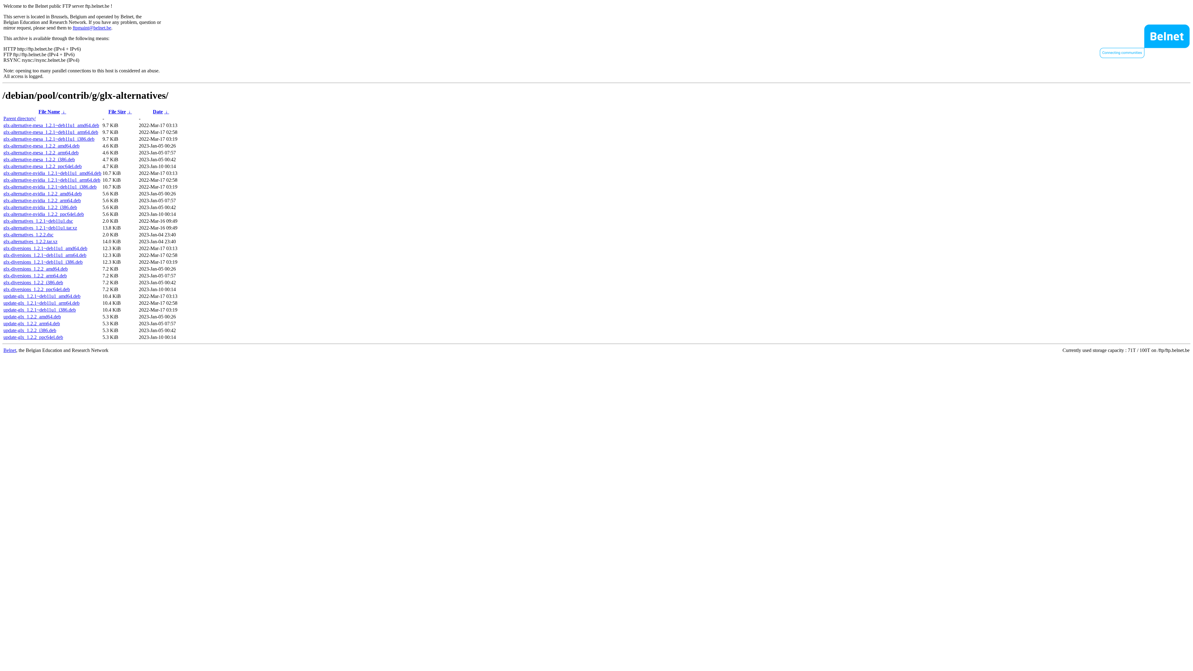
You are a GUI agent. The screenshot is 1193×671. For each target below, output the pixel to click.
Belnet (9, 350)
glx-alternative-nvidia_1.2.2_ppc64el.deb (43, 214)
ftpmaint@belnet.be (92, 27)
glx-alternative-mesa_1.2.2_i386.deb (39, 159)
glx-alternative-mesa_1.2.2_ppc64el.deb (42, 166)
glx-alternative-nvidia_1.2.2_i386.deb (40, 207)
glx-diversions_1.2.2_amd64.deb (35, 269)
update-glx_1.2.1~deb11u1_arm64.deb (41, 303)
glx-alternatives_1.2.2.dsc (28, 234)
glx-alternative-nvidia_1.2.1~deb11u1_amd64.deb (52, 173)
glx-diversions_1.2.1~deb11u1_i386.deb (43, 262)
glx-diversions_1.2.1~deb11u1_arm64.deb (44, 255)
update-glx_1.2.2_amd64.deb (32, 316)
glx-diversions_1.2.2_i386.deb (33, 282)
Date (158, 111)
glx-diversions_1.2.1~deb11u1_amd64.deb (45, 248)
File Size (117, 111)
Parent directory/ (19, 118)
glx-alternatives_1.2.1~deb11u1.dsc (38, 221)
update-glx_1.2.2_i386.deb (29, 330)
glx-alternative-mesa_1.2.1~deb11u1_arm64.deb (50, 132)
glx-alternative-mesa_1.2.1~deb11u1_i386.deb (48, 139)
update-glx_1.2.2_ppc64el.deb (33, 337)
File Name (49, 111)
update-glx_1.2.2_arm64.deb (31, 323)
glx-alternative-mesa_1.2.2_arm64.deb (41, 152)
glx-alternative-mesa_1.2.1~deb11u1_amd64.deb (51, 125)
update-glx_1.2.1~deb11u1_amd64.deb (41, 296)
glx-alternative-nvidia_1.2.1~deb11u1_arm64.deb (51, 180)
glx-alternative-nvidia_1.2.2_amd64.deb (42, 193)
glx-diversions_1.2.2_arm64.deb (35, 275)
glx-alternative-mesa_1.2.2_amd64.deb (41, 145)
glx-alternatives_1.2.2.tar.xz (30, 241)
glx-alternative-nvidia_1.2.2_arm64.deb (42, 200)
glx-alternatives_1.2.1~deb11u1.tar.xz (40, 228)
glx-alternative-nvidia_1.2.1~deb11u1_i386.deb (50, 186)
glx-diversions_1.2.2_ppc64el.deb (36, 289)
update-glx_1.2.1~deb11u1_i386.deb (39, 310)
